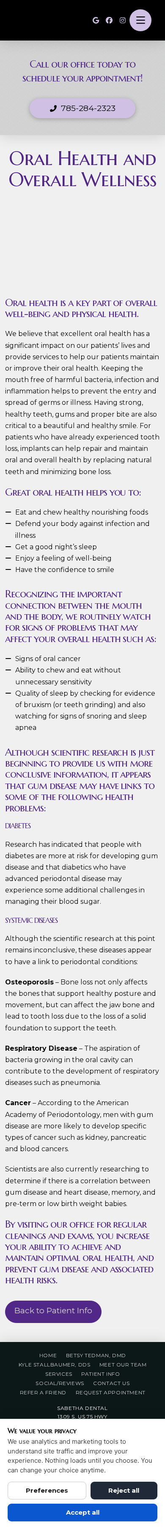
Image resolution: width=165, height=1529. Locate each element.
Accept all (82, 1512)
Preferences (47, 1490)
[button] (140, 20)
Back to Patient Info (53, 1310)
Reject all (123, 1490)
